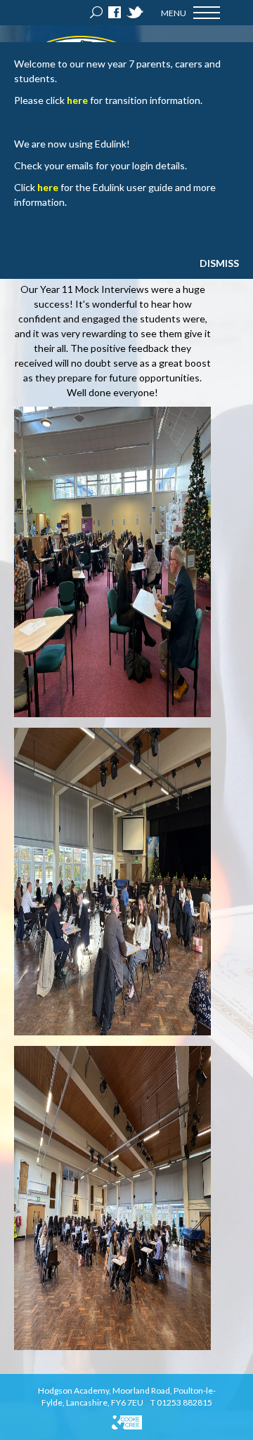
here (77, 100)
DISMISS (219, 263)
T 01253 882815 (181, 1402)
